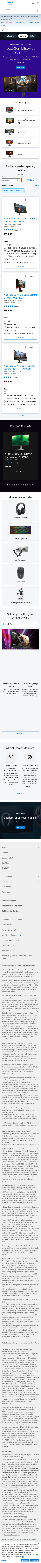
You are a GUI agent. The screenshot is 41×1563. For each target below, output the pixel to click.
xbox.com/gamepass (15, 1144)
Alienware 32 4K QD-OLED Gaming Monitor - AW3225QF (20, 220)
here (7, 1181)
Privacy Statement (9, 930)
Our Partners (6, 887)
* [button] (9, 779)
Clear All (36, 186)
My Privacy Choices (9, 935)
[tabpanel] (20, 682)
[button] (32, 3)
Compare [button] (32, 200)
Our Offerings (7, 876)
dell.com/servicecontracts (13, 1039)
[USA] (3, 30)
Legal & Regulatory (9, 945)
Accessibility (6, 951)
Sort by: (4, 177)
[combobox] (20, 9)
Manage (3, 1560)
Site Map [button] (5, 863)
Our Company (7, 882)
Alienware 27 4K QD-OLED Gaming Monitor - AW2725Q (20, 296)
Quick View (20, 266)
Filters (31, 180)
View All (20, 415)
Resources (6, 892)
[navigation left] (2, 36)
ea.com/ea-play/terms (31, 1144)
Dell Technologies (9, 901)
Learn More (20, 827)
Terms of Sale (7, 925)
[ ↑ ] (23, 1039)
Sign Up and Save (6, 22)
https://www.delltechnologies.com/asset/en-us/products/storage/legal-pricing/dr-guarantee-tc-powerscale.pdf (19, 1117)
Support (5, 853)
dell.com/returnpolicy (24, 976)
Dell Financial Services (10, 911)
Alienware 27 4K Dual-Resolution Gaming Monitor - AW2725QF (19, 367)
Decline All (25, 1560)
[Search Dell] (36, 9)
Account (5, 848)
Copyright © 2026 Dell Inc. (12, 920)
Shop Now (20, 67)
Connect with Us (8, 858)
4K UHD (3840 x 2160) (12, 191)
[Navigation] (3, 3)
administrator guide (11, 1095)
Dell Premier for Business (12, 906)
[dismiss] (23, 190)
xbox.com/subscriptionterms (19, 1136)
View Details (20, 472)
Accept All (35, 1560)
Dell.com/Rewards (10, 1535)
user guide (13, 1080)
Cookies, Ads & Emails (10, 940)
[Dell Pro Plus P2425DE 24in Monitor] (20, 442)
